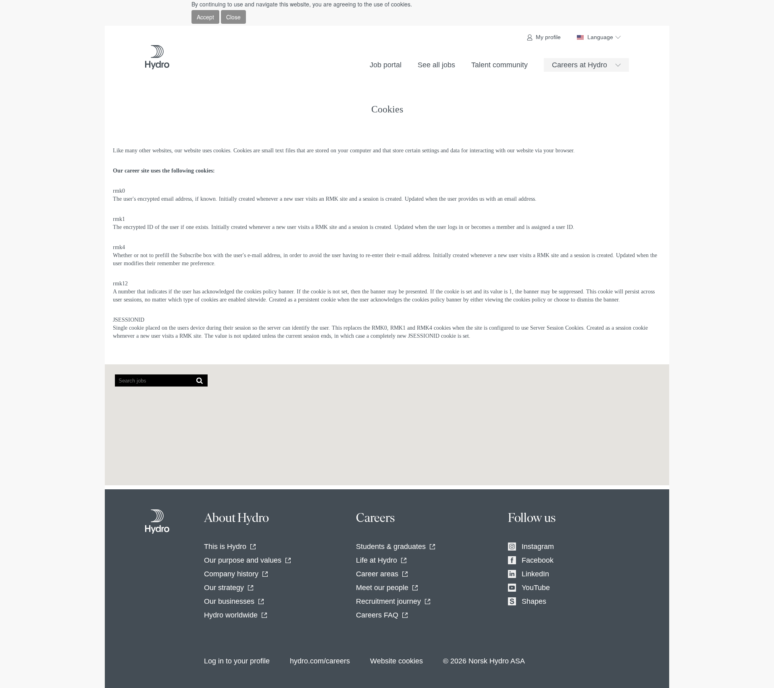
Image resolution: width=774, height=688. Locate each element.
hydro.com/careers (320, 661)
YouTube (536, 588)
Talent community (499, 65)
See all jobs (436, 65)
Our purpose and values (242, 560)
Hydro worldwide (231, 615)
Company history (231, 574)
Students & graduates (391, 547)
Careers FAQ (377, 615)
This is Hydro (225, 547)
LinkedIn (535, 574)
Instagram (538, 547)
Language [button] (600, 37)
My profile (548, 37)
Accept (205, 17)
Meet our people (382, 588)
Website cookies (396, 661)
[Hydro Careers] (157, 57)
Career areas (377, 574)
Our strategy (224, 588)
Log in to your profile (237, 661)
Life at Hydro (376, 560)
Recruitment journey (388, 601)
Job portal (386, 65)
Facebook (537, 560)
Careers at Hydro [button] (579, 65)
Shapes (534, 601)
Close (233, 17)
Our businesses (229, 601)
